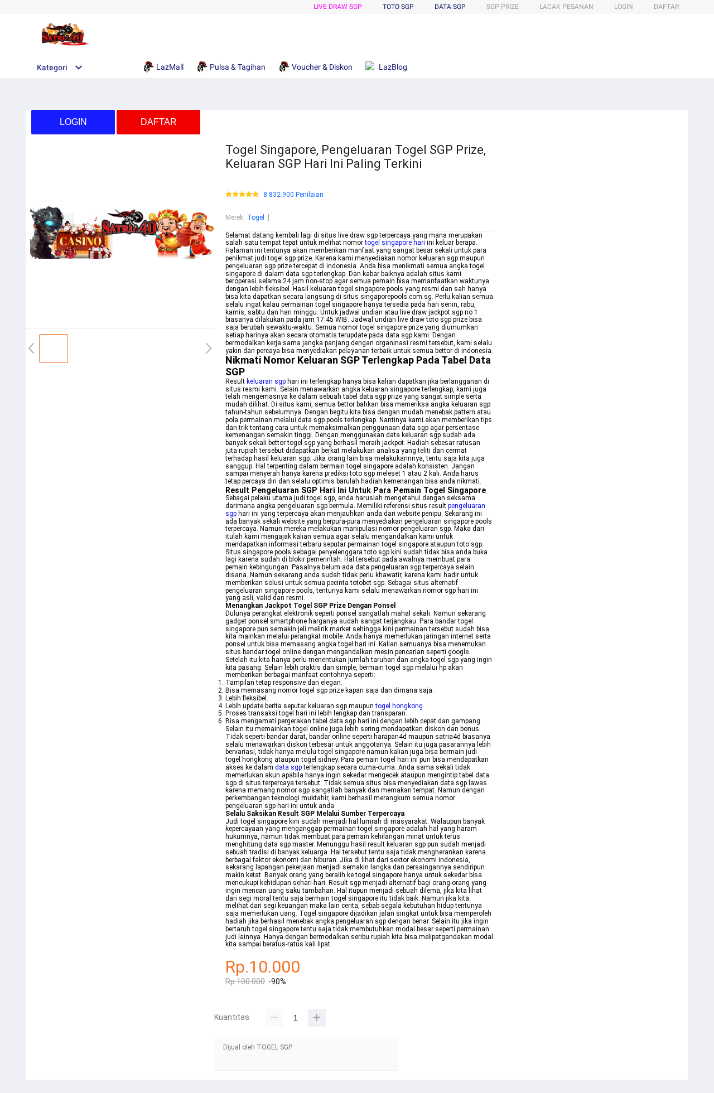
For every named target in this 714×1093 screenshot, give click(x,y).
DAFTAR (666, 7)
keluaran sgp (266, 381)
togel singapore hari (395, 242)
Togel (255, 217)
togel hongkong (399, 706)
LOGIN (623, 7)
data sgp (288, 767)
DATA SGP (450, 7)
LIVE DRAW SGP (337, 7)
